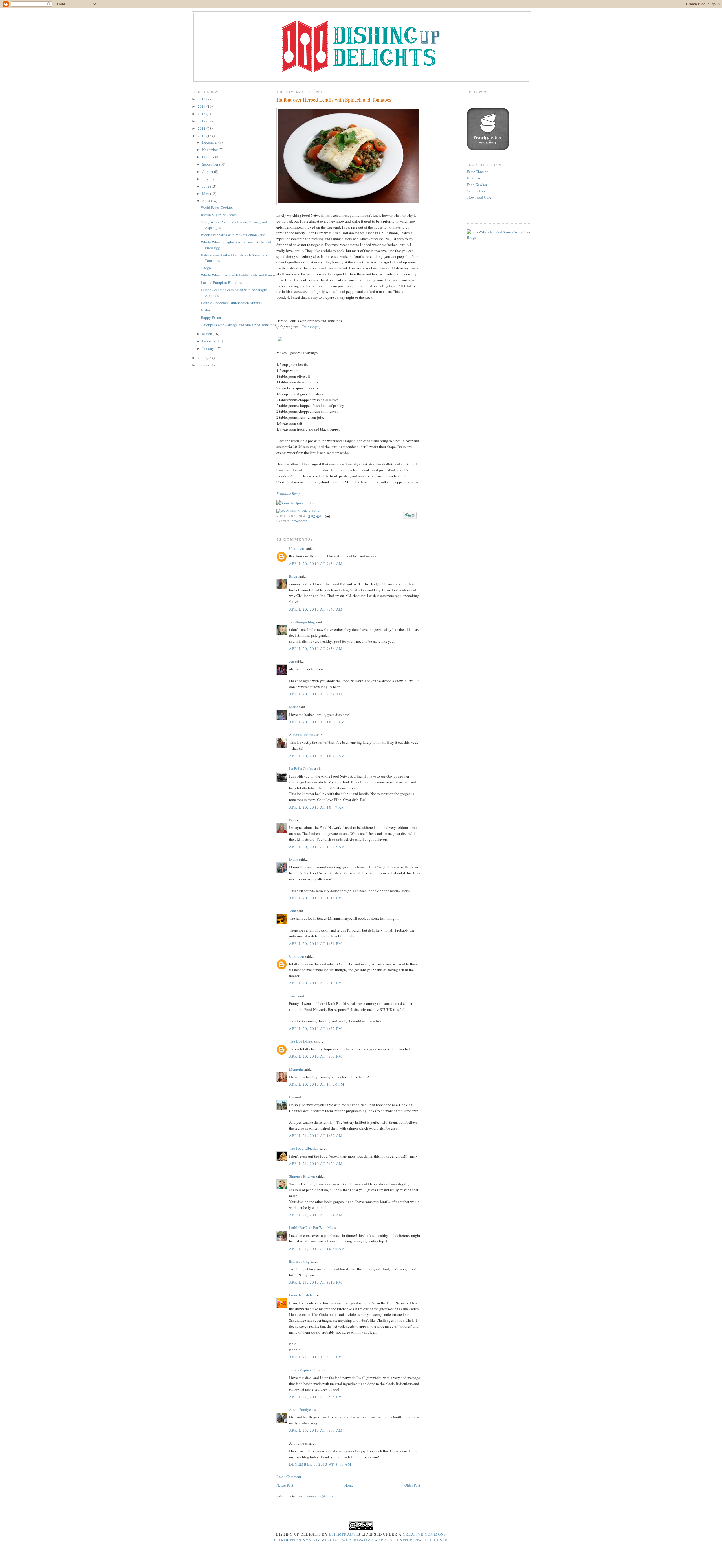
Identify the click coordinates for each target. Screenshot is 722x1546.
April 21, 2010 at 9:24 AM (316, 1214)
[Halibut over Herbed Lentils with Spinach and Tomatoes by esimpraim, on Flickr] (348, 203)
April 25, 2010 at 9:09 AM (316, 1430)
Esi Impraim (342, 1534)
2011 (202, 128)
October (208, 156)
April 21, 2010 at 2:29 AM (316, 1163)
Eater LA (473, 178)
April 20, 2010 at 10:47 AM (317, 807)
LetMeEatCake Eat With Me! (311, 1227)
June (206, 186)
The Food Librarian (304, 1148)
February (209, 341)
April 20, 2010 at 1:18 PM (315, 898)
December (210, 142)
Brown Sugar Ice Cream (219, 214)
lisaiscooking (299, 1261)
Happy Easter (211, 317)
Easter (205, 310)
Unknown (296, 548)
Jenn (292, 910)
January (208, 348)
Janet (293, 995)
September (210, 164)
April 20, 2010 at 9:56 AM (316, 648)
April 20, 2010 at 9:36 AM (316, 563)
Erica (293, 576)
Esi (291, 1096)
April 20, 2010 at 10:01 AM (317, 721)
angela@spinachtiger (305, 1369)
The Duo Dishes (301, 1041)
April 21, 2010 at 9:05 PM (315, 1396)
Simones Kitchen (302, 1176)
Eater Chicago (477, 171)
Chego (206, 267)
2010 (202, 135)
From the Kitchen (302, 1294)
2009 (202, 357)
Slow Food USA (479, 197)
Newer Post (284, 1485)
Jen (291, 661)
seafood (300, 521)
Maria (293, 706)
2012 (202, 121)
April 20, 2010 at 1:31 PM (315, 943)
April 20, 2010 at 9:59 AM (316, 694)
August (208, 171)
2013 (202, 113)
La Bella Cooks (301, 768)
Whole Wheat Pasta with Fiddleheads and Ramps (238, 275)
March (207, 333)
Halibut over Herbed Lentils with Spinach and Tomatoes (333, 99)
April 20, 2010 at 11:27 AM (317, 846)
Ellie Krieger (309, 326)
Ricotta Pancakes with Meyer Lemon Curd (233, 234)
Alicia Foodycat (301, 1409)
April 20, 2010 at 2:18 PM (315, 982)
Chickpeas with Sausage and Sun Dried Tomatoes (238, 324)
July (206, 178)
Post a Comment (288, 1476)
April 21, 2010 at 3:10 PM (315, 1282)
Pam (292, 819)
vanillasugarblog (302, 621)
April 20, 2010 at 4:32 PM (315, 1028)
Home (348, 1485)
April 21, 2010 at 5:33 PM (315, 1357)
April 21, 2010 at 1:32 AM (316, 1135)
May (206, 193)
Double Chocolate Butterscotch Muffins (231, 302)
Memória (296, 1069)
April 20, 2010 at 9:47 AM (316, 609)
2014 (202, 106)
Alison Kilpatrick (302, 734)
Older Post (412, 1485)
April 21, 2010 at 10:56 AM (317, 1248)
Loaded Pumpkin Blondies (221, 282)
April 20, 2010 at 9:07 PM (315, 1056)
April (206, 200)
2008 (202, 365)
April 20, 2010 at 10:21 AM (317, 755)
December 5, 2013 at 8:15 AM (320, 1464)
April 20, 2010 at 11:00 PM (317, 1084)
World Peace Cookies (217, 207)
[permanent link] (296, 503)
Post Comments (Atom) (315, 1496)
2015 (202, 99)
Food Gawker (477, 184)
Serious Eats (476, 191)
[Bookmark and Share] (298, 510)
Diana (293, 859)
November (210, 149)
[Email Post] (326, 516)
